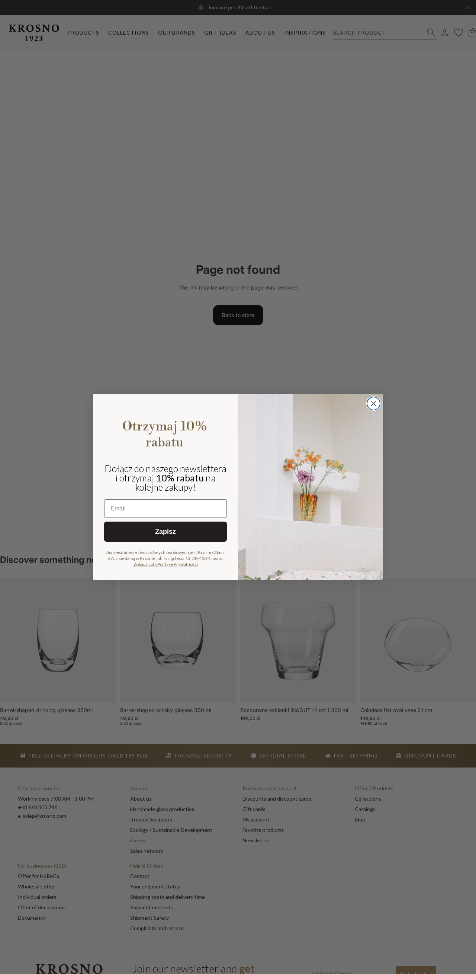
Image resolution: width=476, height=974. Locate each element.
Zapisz (165, 531)
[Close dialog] (373, 403)
